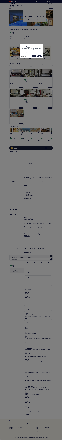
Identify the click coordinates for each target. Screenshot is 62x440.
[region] (31, 51)
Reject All (34, 56)
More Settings (23, 56)
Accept (39, 56)
